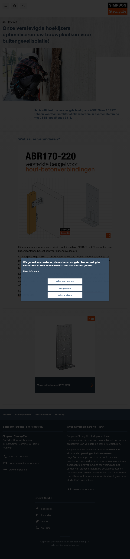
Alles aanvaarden (65, 281)
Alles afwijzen (65, 295)
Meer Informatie (31, 271)
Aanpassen (65, 288)
